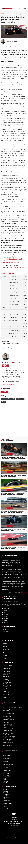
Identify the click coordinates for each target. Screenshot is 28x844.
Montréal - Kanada (7, 730)
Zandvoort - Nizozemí (8, 740)
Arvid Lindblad (6, 680)
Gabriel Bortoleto (7, 685)
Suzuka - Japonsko (7, 718)
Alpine (4, 651)
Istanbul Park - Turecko (8, 745)
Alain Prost (5, 767)
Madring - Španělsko (8, 742)
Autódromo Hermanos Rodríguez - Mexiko (13, 707)
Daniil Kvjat (5, 801)
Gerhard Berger (6, 792)
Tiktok (5, 616)
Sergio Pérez (6, 699)
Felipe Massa (6, 798)
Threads (6, 614)
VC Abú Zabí (20, 398)
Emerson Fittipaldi (7, 763)
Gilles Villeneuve (7, 795)
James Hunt (6, 773)
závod (3, 401)
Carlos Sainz (6, 688)
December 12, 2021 (18, 267)
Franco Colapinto (7, 682)
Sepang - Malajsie (7, 746)
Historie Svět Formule (14, 830)
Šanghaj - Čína (6, 734)
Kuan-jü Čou (6, 806)
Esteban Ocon (6, 691)
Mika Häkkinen (6, 781)
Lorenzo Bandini (7, 804)
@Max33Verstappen (15, 259)
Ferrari (4, 644)
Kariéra (14, 828)
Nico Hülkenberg (7, 686)
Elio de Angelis (6, 794)
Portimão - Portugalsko (8, 743)
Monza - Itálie (6, 731)
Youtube (6, 620)
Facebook (6, 608)
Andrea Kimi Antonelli (8, 665)
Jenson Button (6, 776)
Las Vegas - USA (6, 721)
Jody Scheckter (6, 779)
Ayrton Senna (6, 769)
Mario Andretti (6, 766)
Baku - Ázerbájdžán (7, 710)
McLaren (5, 646)
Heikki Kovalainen (7, 803)
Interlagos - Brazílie (7, 716)
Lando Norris (6, 670)
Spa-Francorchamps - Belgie (9, 737)
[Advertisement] (14, 3)
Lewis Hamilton (6, 668)
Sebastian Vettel (7, 770)
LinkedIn (6, 618)
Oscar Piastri (6, 674)
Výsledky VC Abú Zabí (8, 273)
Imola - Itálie (6, 715)
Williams (5, 655)
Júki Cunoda (6, 694)
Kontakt (14, 819)
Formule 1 (13, 14)
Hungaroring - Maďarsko (9, 719)
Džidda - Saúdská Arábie (9, 713)
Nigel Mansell (6, 782)
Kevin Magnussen (7, 808)
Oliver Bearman (6, 683)
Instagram (6, 610)
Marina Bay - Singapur (8, 724)
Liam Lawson (6, 677)
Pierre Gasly (5, 679)
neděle (3, 398)
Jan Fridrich (9, 44)
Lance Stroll (5, 695)
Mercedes (5, 643)
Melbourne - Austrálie (8, 725)
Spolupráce (5, 632)
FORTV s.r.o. (23, 592)
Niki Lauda (5, 760)
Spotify (6, 622)
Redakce (5, 629)
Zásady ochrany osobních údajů (14, 821)
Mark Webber (6, 797)
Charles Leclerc (6, 671)
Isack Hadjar (6, 676)
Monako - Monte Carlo (8, 728)
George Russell (6, 667)
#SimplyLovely (7, 261)
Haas (4, 652)
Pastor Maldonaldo (7, 800)
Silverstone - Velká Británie (9, 736)
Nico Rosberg (6, 761)
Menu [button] (25, 8)
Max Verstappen (6, 673)
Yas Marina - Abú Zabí (8, 739)
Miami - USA (6, 727)
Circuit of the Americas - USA (9, 706)
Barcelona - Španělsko (8, 712)
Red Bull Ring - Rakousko (9, 733)
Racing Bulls (6, 649)
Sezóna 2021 (11, 398)
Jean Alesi (5, 791)
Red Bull (5, 647)
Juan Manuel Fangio (8, 764)
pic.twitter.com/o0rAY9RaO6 (11, 262)
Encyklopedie (6, 631)
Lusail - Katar (6, 722)
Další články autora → (8, 384)
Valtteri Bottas (6, 697)
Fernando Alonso (7, 692)
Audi (4, 654)
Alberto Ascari (6, 775)
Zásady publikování (14, 823)
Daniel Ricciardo (7, 789)
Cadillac (5, 658)
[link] (19, 8)
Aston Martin (6, 657)
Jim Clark (5, 778)
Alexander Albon (7, 689)
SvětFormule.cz (5, 14)
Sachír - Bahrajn (6, 709)
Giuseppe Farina (7, 772)
